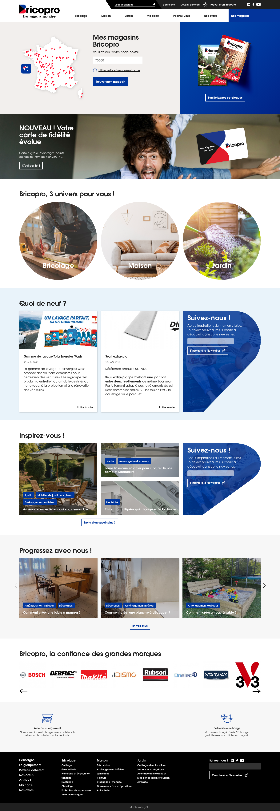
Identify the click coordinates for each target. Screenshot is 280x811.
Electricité (67, 782)
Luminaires (103, 773)
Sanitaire (67, 777)
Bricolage (81, 16)
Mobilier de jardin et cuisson (153, 777)
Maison (106, 16)
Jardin (129, 16)
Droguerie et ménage (109, 782)
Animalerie (103, 790)
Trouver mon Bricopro (223, 4)
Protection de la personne (76, 790)
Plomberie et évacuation (76, 773)
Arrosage (142, 782)
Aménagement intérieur (110, 769)
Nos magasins (240, 16)
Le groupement (30, 765)
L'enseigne (169, 4)
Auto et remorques (72, 794)
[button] (264, 585)
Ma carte (153, 16)
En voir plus (140, 625)
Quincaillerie (69, 769)
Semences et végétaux (150, 769)
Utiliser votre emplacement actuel (119, 70)
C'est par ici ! (31, 165)
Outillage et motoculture (151, 765)
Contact (25, 780)
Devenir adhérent (190, 4)
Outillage (67, 765)
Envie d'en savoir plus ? (99, 522)
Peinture (101, 777)
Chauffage (68, 786)
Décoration (103, 765)
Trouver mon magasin (110, 81)
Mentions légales (140, 807)
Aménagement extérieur (151, 773)
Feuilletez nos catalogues (225, 97)
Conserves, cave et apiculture (114, 786)
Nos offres (26, 790)
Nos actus (26, 775)
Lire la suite (86, 407)
